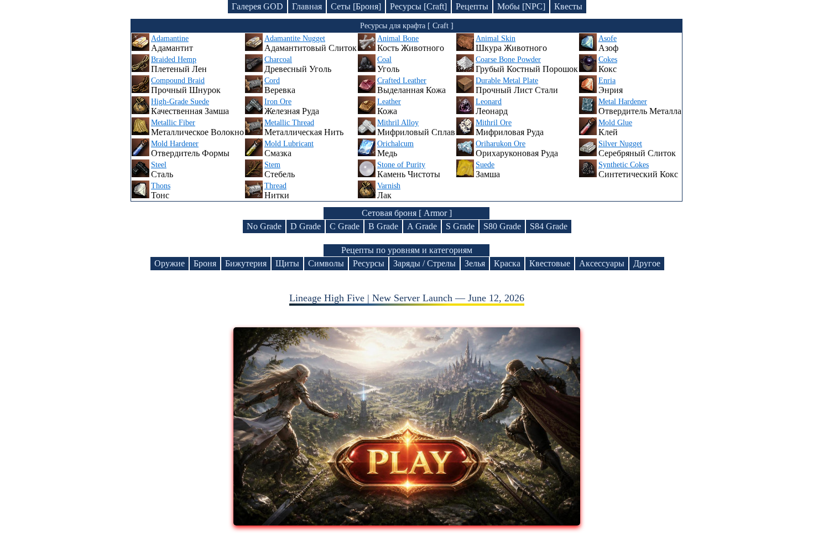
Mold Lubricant (289, 144)
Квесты (568, 6)
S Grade (460, 226)
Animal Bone (398, 38)
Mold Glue (615, 123)
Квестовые (549, 263)
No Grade (264, 226)
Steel (158, 165)
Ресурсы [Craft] (418, 6)
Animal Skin (495, 38)
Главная (307, 6)
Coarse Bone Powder (508, 59)
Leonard (489, 101)
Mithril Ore (494, 123)
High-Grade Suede (180, 101)
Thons (160, 186)
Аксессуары (601, 263)
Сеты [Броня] (356, 6)
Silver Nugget (620, 144)
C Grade (344, 226)
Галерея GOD (257, 6)
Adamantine (170, 38)
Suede (485, 165)
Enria (607, 80)
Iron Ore (277, 101)
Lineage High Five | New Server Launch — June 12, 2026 (406, 297)
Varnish (388, 186)
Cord (272, 80)
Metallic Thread (289, 123)
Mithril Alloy (398, 123)
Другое (646, 263)
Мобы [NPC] (521, 6)
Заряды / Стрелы (424, 263)
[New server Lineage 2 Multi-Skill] (406, 522)
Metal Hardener (622, 101)
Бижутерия (246, 263)
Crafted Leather (401, 80)
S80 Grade (502, 226)
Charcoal (278, 59)
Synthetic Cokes (623, 165)
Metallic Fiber (173, 123)
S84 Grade (548, 226)
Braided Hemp (173, 59)
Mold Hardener (175, 144)
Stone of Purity (401, 165)
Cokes (607, 59)
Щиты (287, 263)
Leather (389, 101)
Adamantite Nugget (294, 38)
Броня (205, 263)
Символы (326, 263)
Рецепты (472, 6)
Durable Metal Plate (507, 80)
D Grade (305, 226)
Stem (272, 165)
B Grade (383, 226)
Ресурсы (368, 263)
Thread (275, 186)
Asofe (607, 38)
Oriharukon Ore (500, 144)
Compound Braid (178, 80)
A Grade (422, 226)
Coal (384, 59)
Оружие (169, 263)
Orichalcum (395, 144)
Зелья (475, 263)
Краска (507, 263)
